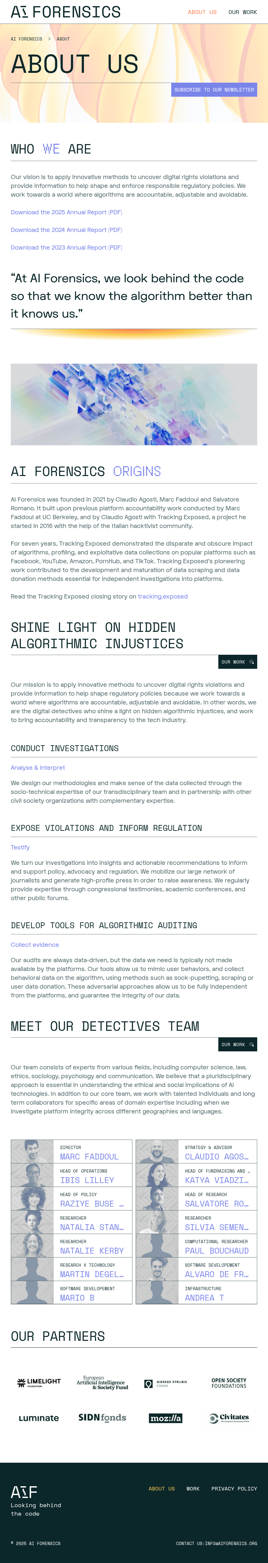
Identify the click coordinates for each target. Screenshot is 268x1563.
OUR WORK (233, 661)
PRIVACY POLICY (234, 1488)
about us (202, 12)
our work (242, 12)
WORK (193, 1488)
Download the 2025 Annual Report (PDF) (66, 212)
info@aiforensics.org (231, 1543)
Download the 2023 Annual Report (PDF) (66, 248)
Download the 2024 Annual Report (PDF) (66, 230)
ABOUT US (162, 1488)
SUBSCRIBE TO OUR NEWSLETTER (214, 89)
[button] (237, 662)
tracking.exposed (163, 597)
